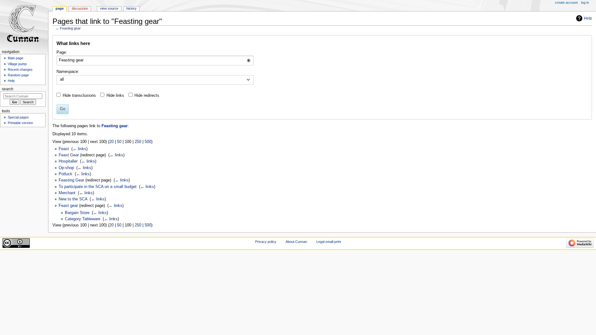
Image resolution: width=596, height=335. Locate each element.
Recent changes (20, 69)
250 (138, 142)
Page (60, 8)
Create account (566, 2)
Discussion (80, 8)
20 (111, 142)
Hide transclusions (79, 95)
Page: (61, 52)
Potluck (65, 174)
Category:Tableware (82, 219)
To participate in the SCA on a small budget (98, 187)
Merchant (67, 193)
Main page (15, 58)
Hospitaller (68, 161)
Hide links (115, 95)
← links (79, 149)
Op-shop (66, 168)
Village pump (17, 64)
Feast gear (68, 205)
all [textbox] (62, 79)
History (131, 8)
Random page (18, 75)
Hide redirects (146, 95)
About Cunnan (296, 241)
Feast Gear (69, 155)
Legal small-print (328, 241)
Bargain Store (77, 213)
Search (7, 89)
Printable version (20, 123)
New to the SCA (73, 199)
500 (148, 142)
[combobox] (155, 60)
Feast (64, 149)
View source (109, 8)
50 (119, 142)
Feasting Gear (71, 180)
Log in (585, 2)
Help (588, 18)
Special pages (18, 117)
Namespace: (67, 71)
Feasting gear (70, 28)
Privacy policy (265, 241)
